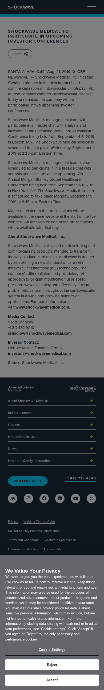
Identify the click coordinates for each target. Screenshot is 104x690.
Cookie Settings (52, 650)
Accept (52, 680)
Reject (52, 665)
